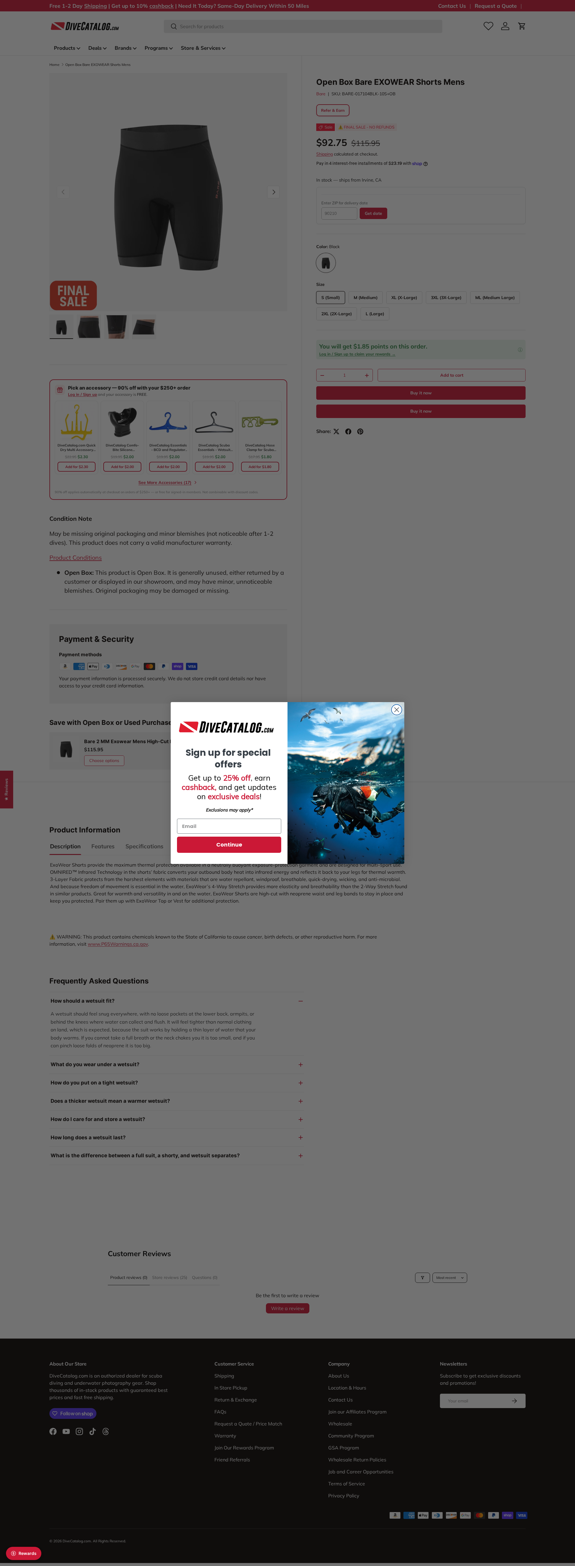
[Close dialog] (396, 709)
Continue (229, 844)
